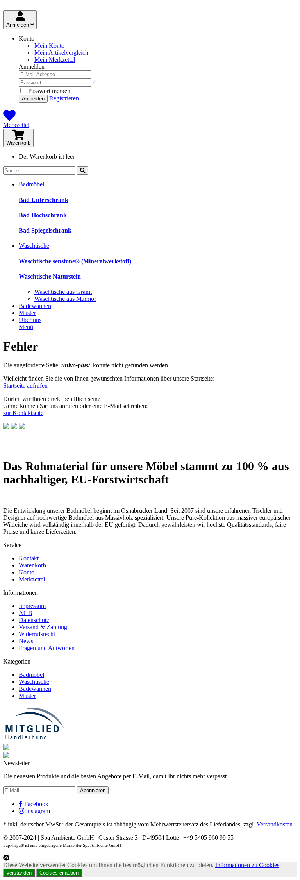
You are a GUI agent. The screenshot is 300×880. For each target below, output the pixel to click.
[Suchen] (82, 170)
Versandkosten (275, 824)
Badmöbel (31, 184)
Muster (27, 312)
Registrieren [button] (64, 98)
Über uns (30, 320)
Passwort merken (48, 91)
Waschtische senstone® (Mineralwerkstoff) (75, 261)
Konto (26, 572)
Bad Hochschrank (43, 215)
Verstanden (19, 873)
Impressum (32, 606)
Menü (26, 327)
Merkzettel (16, 125)
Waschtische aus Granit (63, 291)
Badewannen (35, 305)
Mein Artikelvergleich (61, 52)
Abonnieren (92, 790)
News (26, 641)
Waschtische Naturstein (50, 276)
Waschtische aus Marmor (65, 298)
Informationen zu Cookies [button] (247, 865)
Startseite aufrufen (25, 385)
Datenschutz (34, 620)
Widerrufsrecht (37, 634)
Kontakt (29, 558)
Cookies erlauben (59, 873)
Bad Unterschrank (43, 200)
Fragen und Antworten (47, 648)
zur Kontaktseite (23, 413)
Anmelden (18, 25)
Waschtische (34, 245)
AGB (25, 613)
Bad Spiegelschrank (45, 230)
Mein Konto (49, 45)
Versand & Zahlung (43, 627)
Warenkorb (18, 143)
